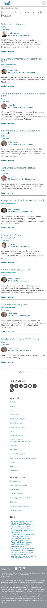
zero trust (27, 558)
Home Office (15, 545)
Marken (27, 574)
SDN (31, 553)
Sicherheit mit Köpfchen (13, 24)
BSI (33, 524)
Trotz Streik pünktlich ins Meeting (18, 168)
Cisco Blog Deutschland (9, 8)
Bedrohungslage (25, 524)
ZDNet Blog (14, 502)
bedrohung (15, 524)
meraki (32, 549)
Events (12, 431)
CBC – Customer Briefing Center (20, 441)
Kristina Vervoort (14, 33)
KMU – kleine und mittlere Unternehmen (23, 458)
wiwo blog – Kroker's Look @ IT (21, 498)
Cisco (19, 526)
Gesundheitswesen (16, 435)
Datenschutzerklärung (7, 574)
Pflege (31, 551)
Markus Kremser (14, 209)
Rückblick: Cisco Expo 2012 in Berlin (20, 339)
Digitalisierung (19, 542)
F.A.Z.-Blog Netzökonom (18, 485)
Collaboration (14, 414)
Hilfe (23, 573)
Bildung (12, 406)
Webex (20, 558)
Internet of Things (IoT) (17, 454)
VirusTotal (32, 556)
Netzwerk (24, 551)
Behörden (13, 402)
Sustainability (16, 556)
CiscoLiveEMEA (28, 531)
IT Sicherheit (18, 548)
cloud (14, 533)
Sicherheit (21, 554)
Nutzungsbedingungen (37, 573)
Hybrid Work (25, 545)
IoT (22, 547)
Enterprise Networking (17, 427)
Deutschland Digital (16, 423)
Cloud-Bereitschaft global (14, 304)
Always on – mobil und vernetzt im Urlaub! (22, 200)
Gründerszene (14, 489)
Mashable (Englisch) (16, 493)
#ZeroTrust (14, 523)
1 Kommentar (28, 107)
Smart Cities (14, 471)
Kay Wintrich (12, 70)
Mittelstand (15, 551)
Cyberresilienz (29, 534)
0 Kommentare (25, 35)
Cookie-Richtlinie (19, 574)
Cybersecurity (17, 536)
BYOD (13, 527)
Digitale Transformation (20, 540)
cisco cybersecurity (22, 530)
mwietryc (11, 244)
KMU (23, 549)
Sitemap (27, 573)
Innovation (13, 450)
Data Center (24, 538)
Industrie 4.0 (14, 445)
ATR (20, 523)
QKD (12, 553)
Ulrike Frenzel (13, 142)
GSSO (30, 543)
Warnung (14, 558)
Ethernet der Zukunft (11, 235)
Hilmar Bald (12, 105)
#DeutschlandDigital (26, 521)
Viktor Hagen (13, 313)
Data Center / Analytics (17, 419)
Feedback (10, 573)
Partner (12, 462)
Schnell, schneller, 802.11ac (15, 270)
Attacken (25, 523)
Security (12, 466)
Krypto (27, 549)
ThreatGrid (25, 556)
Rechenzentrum (21, 553)
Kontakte (3, 573)
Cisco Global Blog (16, 510)
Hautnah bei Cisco (16, 440)
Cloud (12, 410)
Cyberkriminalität (17, 534)
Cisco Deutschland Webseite (19, 506)
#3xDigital (14, 521)
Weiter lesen (7, 52)
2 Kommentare (29, 72)
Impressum (17, 573)
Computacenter (15, 481)
